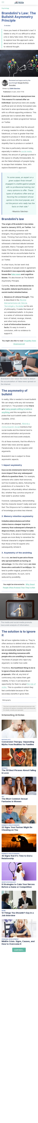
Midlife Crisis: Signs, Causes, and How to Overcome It (18, 942)
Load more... (19, 950)
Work (4, 910)
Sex (3, 796)
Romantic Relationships (10, 825)
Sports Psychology (9, 882)
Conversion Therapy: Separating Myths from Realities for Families (18, 743)
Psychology (5, 8)
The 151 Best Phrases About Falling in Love (19, 771)
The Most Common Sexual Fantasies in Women (15, 800)
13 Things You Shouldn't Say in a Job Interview (18, 914)
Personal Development (10, 939)
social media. (26, 151)
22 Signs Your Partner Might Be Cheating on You (17, 828)
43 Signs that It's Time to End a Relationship (17, 857)
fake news (15, 274)
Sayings (4, 768)
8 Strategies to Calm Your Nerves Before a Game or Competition (18, 885)
